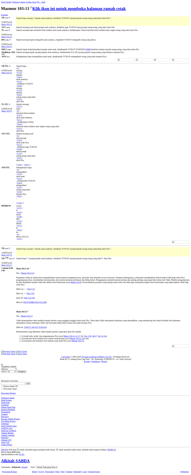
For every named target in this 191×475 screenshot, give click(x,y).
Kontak (87, 361)
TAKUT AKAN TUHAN (35, 327)
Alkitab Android (7, 435)
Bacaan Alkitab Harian (10, 419)
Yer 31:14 (102, 336)
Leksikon (5, 405)
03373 (19, 99)
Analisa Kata (31, 2)
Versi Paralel (6, 2)
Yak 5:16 (30, 293)
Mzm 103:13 (6, 24)
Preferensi (184, 472)
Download (49, 472)
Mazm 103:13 (26, 316)
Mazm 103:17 (77, 341)
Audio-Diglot (6, 445)
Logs (85, 472)
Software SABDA (8, 431)
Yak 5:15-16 (29, 298)
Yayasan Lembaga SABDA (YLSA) (97, 357)
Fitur (57, 472)
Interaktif (77, 472)
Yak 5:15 (31, 289)
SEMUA (111, 450)
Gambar (4, 414)
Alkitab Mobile (7, 433)
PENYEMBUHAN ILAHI (34, 302)
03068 (88, 49)
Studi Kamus (6, 400)
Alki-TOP (5, 442)
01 (18, 68)
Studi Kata (5, 402)
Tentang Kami (94, 472)
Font (62, 472)
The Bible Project (8, 421)
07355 (19, 73)
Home (34, 472)
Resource (5, 417)
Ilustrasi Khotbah (8, 410)
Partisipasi (95, 361)
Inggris (25, 467)
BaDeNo (4, 438)
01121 (19, 81)
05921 (19, 77)
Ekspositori (5, 412)
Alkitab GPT (6, 440)
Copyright (65, 357)
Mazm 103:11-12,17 (71, 336)
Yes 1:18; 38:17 (90, 336)
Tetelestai (5, 424)
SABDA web (6, 428)
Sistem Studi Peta (8, 407)
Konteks (4, 15)
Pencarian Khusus (8, 393)
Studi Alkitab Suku (9, 426)
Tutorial (69, 472)
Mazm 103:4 (76, 282)
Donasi (104, 361)
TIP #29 (4, 450)
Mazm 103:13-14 (77, 338)
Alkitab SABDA (15, 460)
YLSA (21, 454)
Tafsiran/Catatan (18, 2)
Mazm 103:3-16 (27, 273)
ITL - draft (41, 2)
